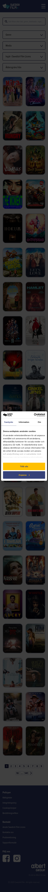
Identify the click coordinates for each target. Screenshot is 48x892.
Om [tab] (39, 422)
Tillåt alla (24, 466)
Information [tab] (24, 422)
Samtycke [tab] (8, 422)
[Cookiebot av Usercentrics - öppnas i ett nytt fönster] (34, 415)
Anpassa (22, 475)
